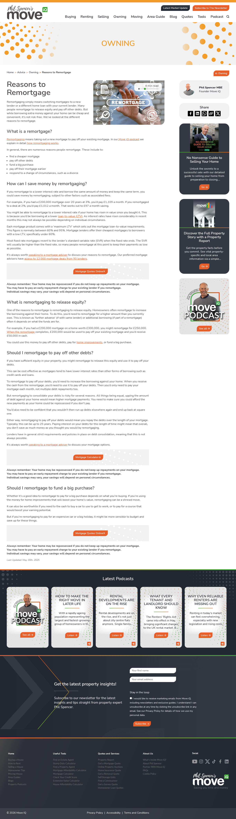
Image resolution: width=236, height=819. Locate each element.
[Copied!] (211, 113)
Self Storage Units (107, 777)
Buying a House (15, 759)
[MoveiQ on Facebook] (220, 761)
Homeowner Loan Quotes (110, 787)
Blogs (10, 780)
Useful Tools (59, 753)
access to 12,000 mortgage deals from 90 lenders (55, 259)
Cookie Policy (149, 773)
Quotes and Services (108, 753)
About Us (148, 753)
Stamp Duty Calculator (64, 763)
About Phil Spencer (152, 763)
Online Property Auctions (110, 766)
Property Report (106, 759)
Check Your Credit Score (65, 777)
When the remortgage (21, 332)
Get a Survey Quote (108, 784)
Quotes (187, 16)
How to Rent (14, 763)
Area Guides (14, 777)
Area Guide (156, 16)
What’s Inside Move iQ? (154, 759)
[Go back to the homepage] (27, 12)
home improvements (89, 342)
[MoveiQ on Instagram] (201, 761)
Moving (137, 16)
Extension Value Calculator (66, 780)
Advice (21, 72)
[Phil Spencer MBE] (189, 89)
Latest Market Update (175, 8)
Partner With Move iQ (154, 766)
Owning (120, 16)
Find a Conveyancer (107, 780)
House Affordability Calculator (68, 784)
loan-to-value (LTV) (70, 216)
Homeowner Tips (16, 770)
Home (10, 72)
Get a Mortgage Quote (109, 763)
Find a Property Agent (64, 766)
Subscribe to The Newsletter (211, 8)
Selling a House (15, 766)
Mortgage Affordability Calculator (69, 770)
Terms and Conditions (136, 813)
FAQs (145, 770)
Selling (103, 16)
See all (203, 328)
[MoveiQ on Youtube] (194, 761)
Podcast (217, 16)
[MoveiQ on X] (207, 761)
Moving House (15, 773)
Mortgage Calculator (86, 457)
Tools (202, 16)
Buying (70, 16)
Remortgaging (16, 139)
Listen (70, 635)
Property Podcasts (17, 784)
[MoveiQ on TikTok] (213, 761)
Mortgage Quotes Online (89, 271)
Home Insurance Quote (109, 770)
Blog (173, 16)
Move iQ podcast (128, 139)
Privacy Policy (95, 813)
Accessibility (113, 813)
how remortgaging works (42, 143)
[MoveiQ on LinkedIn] (226, 761)
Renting (87, 16)
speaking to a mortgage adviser (48, 255)
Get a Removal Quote (108, 773)
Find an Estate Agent (63, 759)
